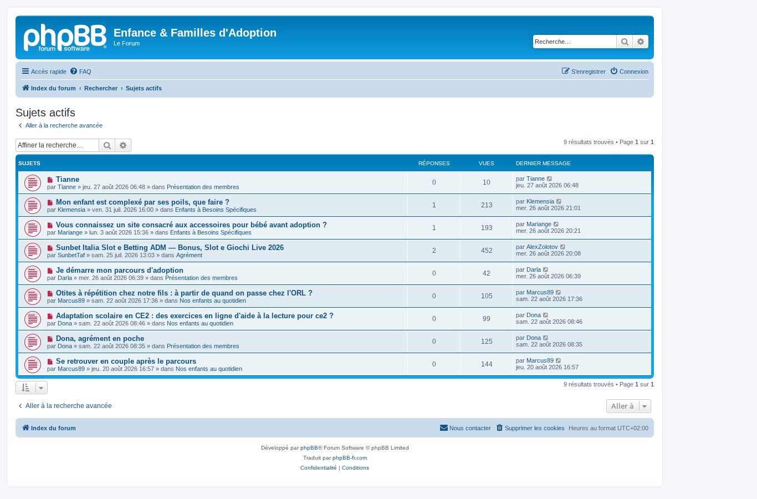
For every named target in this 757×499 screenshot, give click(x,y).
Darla (65, 277)
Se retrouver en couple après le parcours (126, 361)
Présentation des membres (203, 187)
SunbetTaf (71, 255)
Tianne (67, 179)
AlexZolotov (542, 246)
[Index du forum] (66, 36)
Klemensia (71, 209)
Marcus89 (71, 300)
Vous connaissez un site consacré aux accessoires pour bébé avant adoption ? (191, 225)
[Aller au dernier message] (550, 178)
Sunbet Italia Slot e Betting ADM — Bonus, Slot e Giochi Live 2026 (170, 247)
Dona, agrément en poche (100, 338)
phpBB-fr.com (350, 458)
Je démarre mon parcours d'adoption (119, 270)
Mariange (70, 232)
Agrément (189, 255)
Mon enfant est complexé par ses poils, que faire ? (142, 202)
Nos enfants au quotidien (213, 300)
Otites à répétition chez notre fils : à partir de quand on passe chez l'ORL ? (184, 293)
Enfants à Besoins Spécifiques (216, 209)
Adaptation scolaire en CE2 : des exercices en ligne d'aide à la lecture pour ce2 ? (195, 316)
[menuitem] (80, 71)
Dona (65, 323)
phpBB (309, 448)
